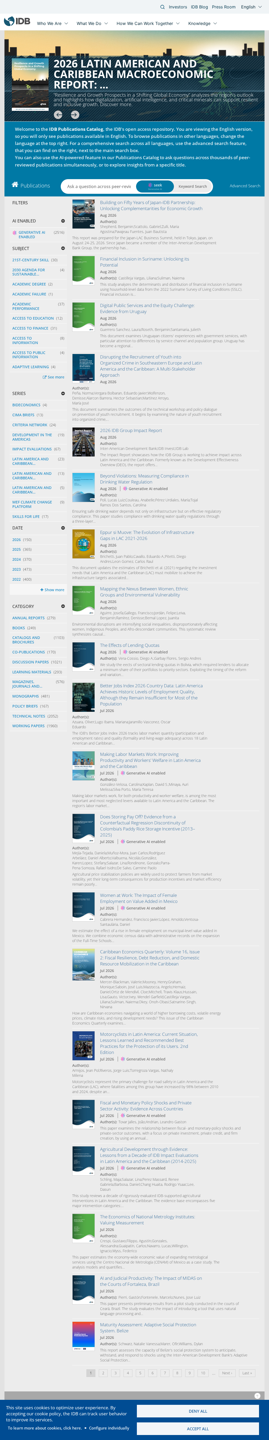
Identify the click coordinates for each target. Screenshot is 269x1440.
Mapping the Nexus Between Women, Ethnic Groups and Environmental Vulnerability (144, 592)
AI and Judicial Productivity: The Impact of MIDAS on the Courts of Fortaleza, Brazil (151, 1281)
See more (56, 377)
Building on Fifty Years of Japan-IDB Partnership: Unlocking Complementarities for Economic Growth (151, 205)
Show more (54, 589)
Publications (35, 185)
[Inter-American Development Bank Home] (17, 24)
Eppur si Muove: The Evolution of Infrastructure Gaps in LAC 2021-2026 (147, 535)
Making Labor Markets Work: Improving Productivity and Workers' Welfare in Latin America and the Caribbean (150, 760)
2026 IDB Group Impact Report (131, 430)
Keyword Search (193, 186)
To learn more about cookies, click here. (45, 1428)
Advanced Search (245, 185)
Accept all (198, 1428)
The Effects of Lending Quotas (129, 645)
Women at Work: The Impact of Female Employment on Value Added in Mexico (139, 898)
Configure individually (109, 1428)
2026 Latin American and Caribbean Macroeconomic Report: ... (133, 74)
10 (205, 1372)
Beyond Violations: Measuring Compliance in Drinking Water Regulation (144, 479)
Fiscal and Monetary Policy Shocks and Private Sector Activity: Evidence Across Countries (146, 1106)
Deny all (198, 1411)
